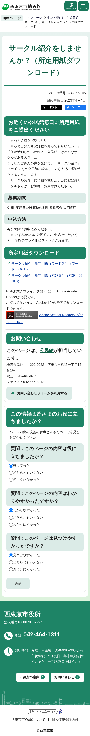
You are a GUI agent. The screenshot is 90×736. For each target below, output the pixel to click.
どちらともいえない (28, 472)
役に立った (21, 465)
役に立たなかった (26, 479)
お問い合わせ (64, 677)
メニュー (83, 8)
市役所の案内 (29, 677)
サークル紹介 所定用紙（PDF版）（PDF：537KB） (46, 278)
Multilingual (71, 8)
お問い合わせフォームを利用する (42, 393)
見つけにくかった (26, 569)
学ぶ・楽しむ (56, 17)
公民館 (74, 17)
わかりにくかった (26, 524)
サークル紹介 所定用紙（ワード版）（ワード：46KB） (44, 266)
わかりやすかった (26, 510)
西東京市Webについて (28, 719)
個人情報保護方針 (65, 719)
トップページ (33, 17)
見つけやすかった (26, 555)
